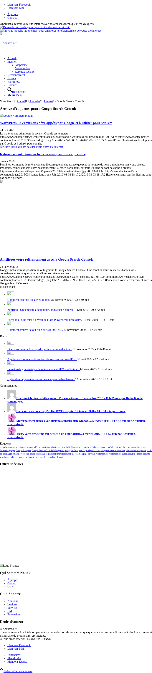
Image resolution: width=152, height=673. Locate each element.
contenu (76, 447)
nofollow (121, 450)
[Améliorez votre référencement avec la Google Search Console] (46, 182)
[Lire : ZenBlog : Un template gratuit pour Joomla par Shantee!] (10, 304)
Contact (11, 17)
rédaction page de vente (85, 454)
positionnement (55, 454)
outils (143, 450)
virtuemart (20, 457)
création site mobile (116, 447)
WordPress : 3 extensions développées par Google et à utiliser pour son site (56, 123)
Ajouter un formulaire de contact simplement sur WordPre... (42, 359)
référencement (102, 454)
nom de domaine (133, 450)
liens (81, 450)
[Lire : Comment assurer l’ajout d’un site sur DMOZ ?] (10, 324)
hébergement (59, 450)
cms (58, 447)
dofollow (136, 447)
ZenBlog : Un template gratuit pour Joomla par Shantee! (40, 309)
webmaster (30, 457)
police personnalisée (38, 454)
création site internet (99, 447)
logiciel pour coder (91, 450)
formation (4, 450)
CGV (10, 586)
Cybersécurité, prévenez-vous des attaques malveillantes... (41, 379)
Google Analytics (23, 450)
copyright (85, 447)
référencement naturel (118, 454)
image (67, 450)
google (12, 450)
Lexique (12, 604)
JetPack (74, 450)
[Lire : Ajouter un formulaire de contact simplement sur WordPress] (10, 353)
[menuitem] (79, 14)
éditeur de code (56, 457)
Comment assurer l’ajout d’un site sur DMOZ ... (35, 329)
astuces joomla (19, 447)
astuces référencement (36, 447)
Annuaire (12, 601)
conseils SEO (67, 447)
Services (12, 607)
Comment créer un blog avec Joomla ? (29, 299)
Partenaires (13, 614)
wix (37, 457)
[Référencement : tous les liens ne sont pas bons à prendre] (31, 146)
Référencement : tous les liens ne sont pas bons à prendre (42, 154)
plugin (9, 454)
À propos (12, 14)
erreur (143, 447)
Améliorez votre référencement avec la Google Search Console (46, 259)
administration (6, 447)
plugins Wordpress (21, 454)
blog (48, 447)
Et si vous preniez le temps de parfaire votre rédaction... (39, 349)
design (129, 447)
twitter (13, 457)
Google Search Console (42, 450)
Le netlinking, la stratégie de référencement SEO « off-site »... (43, 369)
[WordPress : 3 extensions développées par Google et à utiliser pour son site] (16, 115)
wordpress (44, 457)
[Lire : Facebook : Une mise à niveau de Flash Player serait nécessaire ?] (10, 314)
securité (131, 454)
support (139, 454)
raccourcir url (68, 454)
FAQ (10, 611)
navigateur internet (108, 450)
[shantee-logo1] (8, 43)
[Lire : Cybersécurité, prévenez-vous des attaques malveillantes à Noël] (10, 373)
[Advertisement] (76, 493)
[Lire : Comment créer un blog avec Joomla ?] (10, 294)
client (53, 447)
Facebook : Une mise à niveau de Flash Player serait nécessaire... (45, 319)
